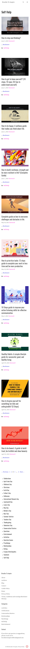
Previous (4, 472)
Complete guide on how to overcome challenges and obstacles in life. (14, 218)
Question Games (8, 540)
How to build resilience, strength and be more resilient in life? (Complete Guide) (14, 172)
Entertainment (8, 534)
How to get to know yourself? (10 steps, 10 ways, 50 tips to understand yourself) (13, 82)
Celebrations (7, 478)
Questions (6, 531)
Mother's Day (7, 511)
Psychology (7, 543)
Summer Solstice (8, 516)
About (3, 577)
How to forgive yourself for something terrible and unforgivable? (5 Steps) (11, 403)
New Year (6, 513)
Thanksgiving (7, 522)
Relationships (7, 546)
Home (3, 591)
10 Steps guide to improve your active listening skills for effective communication (13, 310)
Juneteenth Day (8, 502)
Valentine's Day (8, 525)
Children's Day (8, 484)
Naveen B (11, 41)
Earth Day (6, 490)
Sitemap (3, 599)
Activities (6, 537)
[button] (23, 2)
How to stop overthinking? (11, 37)
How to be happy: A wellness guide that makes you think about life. (14, 127)
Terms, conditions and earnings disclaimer (14, 596)
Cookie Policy (5, 588)
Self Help (6, 48)
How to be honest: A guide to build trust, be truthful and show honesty (14, 449)
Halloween (6, 496)
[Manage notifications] (27, 646)
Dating (5, 549)
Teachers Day (7, 519)
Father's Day (7, 493)
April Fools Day (8, 481)
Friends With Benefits (10, 552)
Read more (6, 44)
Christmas (7, 487)
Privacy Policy (5, 594)
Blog (2, 583)
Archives (4, 580)
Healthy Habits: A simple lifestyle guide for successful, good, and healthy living (13, 357)
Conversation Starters (10, 528)
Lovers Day (7, 505)
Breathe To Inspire (8, 2)
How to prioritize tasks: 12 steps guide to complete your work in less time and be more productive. (14, 263)
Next (22, 472)
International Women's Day (11, 499)
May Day (6, 508)
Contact (3, 586)
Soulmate (6, 555)
